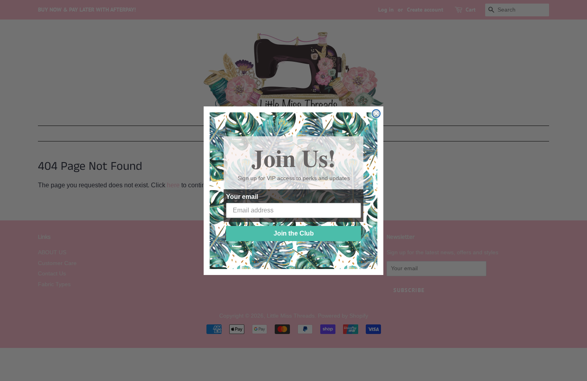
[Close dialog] (376, 114)
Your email (242, 196)
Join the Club (294, 233)
